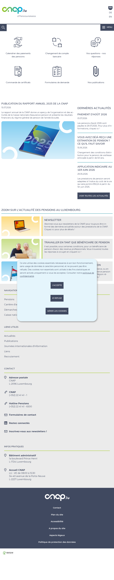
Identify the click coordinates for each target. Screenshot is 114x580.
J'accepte (57, 285)
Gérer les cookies (57, 311)
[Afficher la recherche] (3, 27)
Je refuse (57, 298)
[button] (107, 27)
